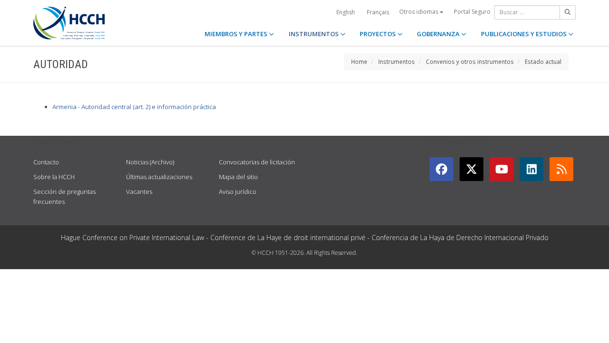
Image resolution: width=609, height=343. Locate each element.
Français (378, 12)
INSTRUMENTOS (314, 34)
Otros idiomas (419, 12)
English (345, 12)
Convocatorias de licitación (257, 162)
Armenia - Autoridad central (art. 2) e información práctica (134, 106)
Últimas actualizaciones (159, 176)
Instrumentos (396, 61)
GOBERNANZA (439, 34)
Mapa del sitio (238, 176)
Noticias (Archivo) (150, 162)
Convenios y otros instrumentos (470, 61)
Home (359, 61)
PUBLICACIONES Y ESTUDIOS (524, 34)
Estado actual (543, 61)
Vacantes (139, 191)
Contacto (46, 162)
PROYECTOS (378, 34)
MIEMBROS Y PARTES (237, 34)
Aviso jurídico (237, 191)
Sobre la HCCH (54, 176)
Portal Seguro (472, 12)
